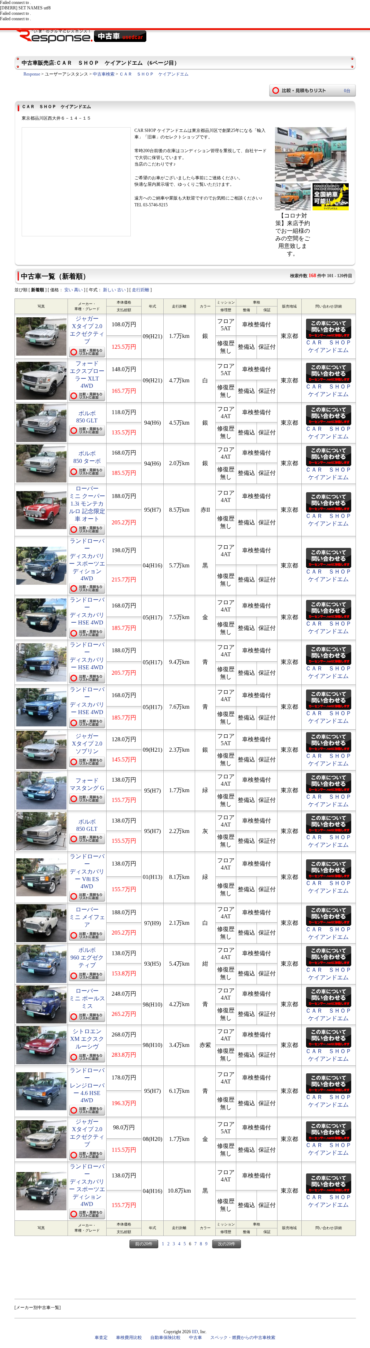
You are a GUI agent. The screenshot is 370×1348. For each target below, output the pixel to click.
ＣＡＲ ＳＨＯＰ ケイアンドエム (154, 74)
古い (121, 289)
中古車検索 (104, 74)
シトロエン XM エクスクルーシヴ (87, 1038)
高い (78, 289)
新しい (109, 289)
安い (68, 289)
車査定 (101, 1337)
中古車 (195, 1337)
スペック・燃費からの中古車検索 (242, 1337)
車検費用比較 (129, 1337)
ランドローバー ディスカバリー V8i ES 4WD (87, 871)
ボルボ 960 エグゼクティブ (87, 957)
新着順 (37, 289)
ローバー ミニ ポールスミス (87, 998)
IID (195, 1331)
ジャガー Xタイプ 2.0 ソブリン (87, 743)
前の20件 (143, 1243)
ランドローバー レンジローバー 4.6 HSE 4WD (87, 1085)
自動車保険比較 (165, 1337)
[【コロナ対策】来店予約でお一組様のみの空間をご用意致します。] (293, 208)
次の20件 (226, 1243)
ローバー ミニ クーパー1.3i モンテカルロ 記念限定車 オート (87, 503)
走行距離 (140, 289)
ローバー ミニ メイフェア (87, 917)
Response (31, 74)
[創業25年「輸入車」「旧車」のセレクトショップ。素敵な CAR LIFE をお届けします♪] (311, 180)
